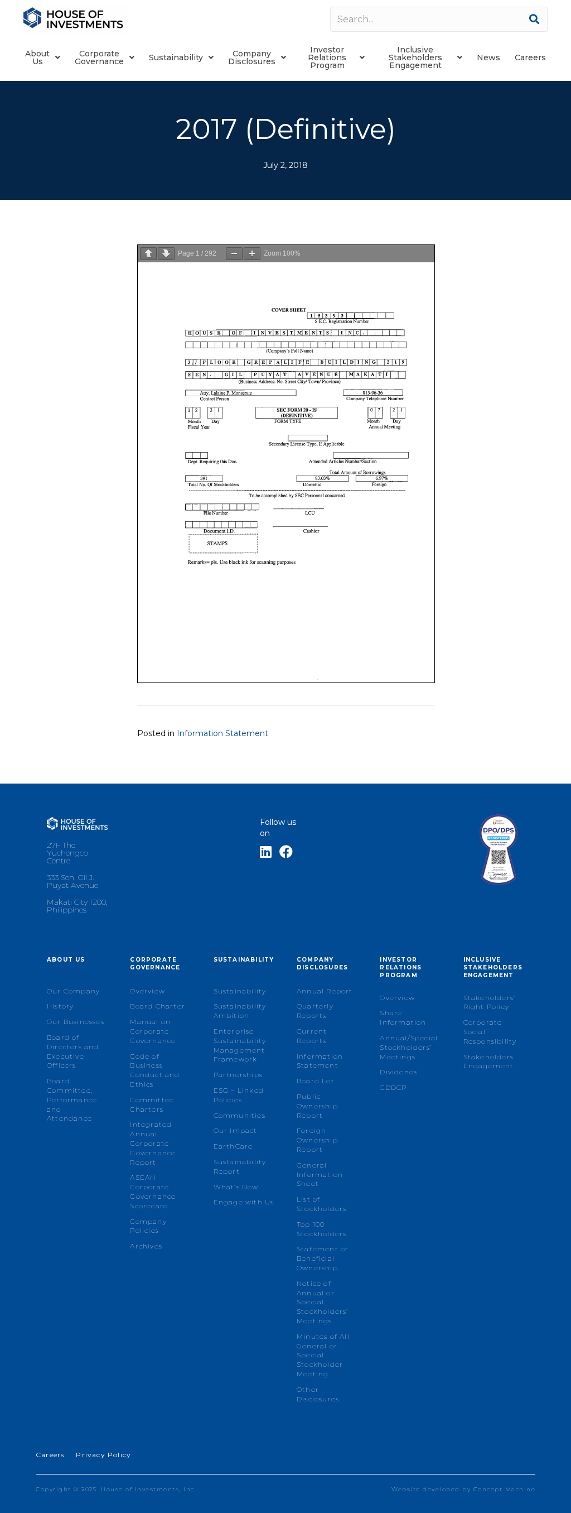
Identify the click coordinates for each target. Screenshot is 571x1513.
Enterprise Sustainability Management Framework (240, 1045)
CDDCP (393, 1087)
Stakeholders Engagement (488, 1061)
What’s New (236, 1187)
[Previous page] (148, 253)
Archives (146, 1246)
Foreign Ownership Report (317, 1140)
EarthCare (233, 1146)
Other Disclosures (318, 1394)
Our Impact (236, 1130)
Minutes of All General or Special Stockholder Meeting (323, 1355)
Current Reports (312, 1036)
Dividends (399, 1072)
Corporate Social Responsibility (490, 1031)
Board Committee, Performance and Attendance (72, 1099)
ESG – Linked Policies (239, 1095)
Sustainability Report (240, 1166)
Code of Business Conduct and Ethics (155, 1070)
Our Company (73, 991)
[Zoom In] (252, 253)
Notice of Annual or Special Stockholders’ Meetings (323, 1302)
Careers (50, 1454)
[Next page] (166, 253)
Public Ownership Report (317, 1106)
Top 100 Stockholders (321, 1229)
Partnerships (238, 1074)
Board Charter (157, 1006)
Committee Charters (152, 1104)
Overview (147, 991)
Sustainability (240, 991)
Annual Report (325, 991)
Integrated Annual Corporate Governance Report (153, 1143)
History (60, 1006)
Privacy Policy (103, 1454)
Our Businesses (75, 1021)
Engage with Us (244, 1202)
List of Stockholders (321, 1204)
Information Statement (222, 733)
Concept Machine (504, 1489)
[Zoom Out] (234, 253)
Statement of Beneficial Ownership (322, 1258)
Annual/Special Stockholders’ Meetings (409, 1047)
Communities (239, 1115)
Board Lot (316, 1081)
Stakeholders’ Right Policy (489, 1002)
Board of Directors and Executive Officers (73, 1051)
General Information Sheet (320, 1174)
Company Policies (148, 1226)
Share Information (403, 1017)
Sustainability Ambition (240, 1011)
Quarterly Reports (315, 1011)
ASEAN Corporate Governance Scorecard (153, 1191)
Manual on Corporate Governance (153, 1031)
